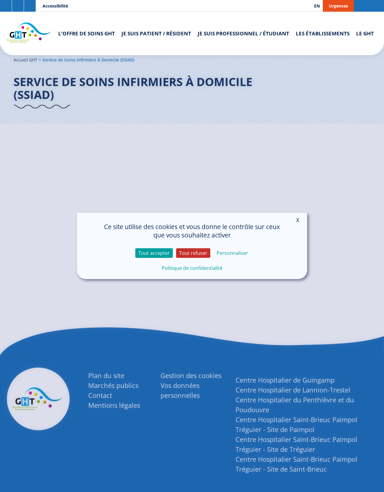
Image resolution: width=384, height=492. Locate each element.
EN (317, 6)
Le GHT (365, 33)
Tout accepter (154, 253)
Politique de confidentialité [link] (192, 268)
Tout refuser (193, 253)
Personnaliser (232, 253)
